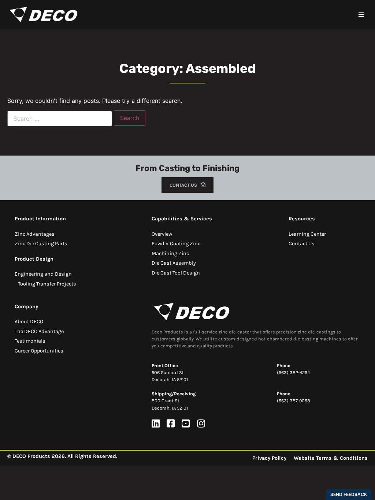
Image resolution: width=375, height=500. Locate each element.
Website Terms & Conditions (331, 458)
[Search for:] (59, 118)
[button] (361, 14)
